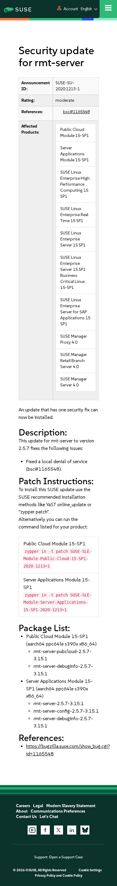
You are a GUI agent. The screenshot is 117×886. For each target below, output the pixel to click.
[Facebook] (45, 830)
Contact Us (26, 816)
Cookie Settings (90, 870)
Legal (38, 805)
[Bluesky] (84, 830)
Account (71, 9)
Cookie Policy (72, 876)
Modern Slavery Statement (70, 805)
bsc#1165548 (76, 111)
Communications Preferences (58, 811)
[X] (58, 830)
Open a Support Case (66, 857)
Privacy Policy (45, 876)
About (22, 811)
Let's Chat (49, 816)
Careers (23, 805)
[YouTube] (32, 830)
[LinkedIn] (71, 830)
